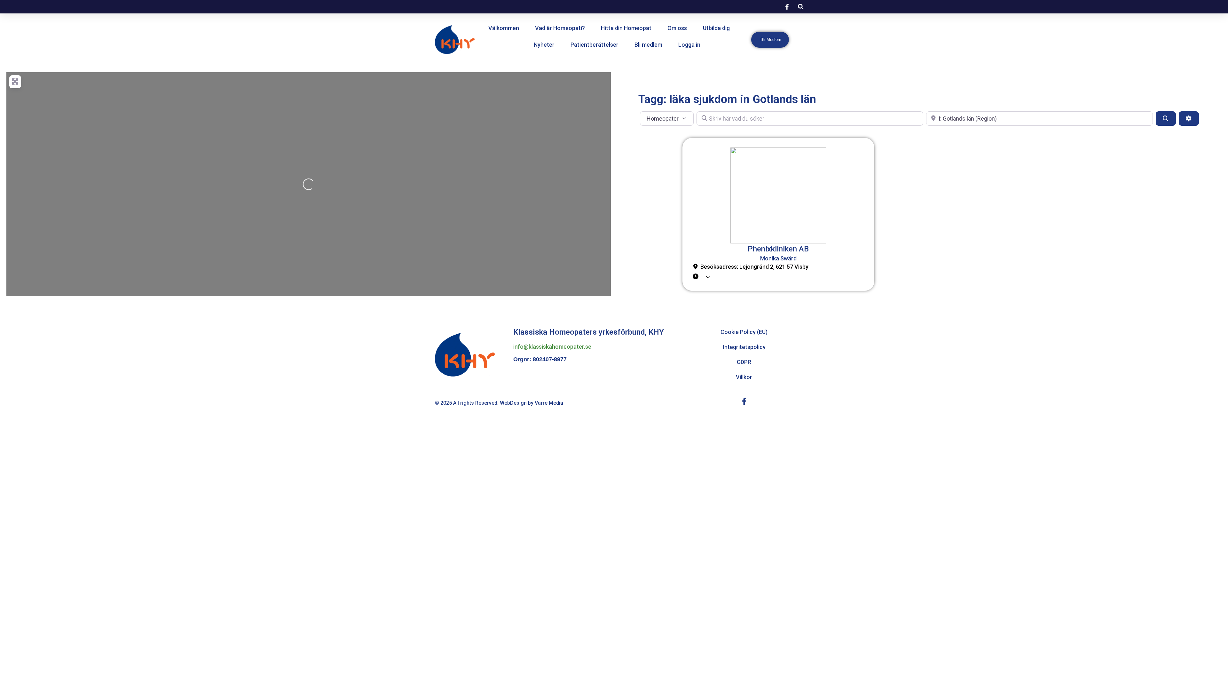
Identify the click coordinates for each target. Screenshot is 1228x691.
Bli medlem (648, 44)
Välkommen (503, 28)
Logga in (689, 44)
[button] (778, 277)
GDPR (744, 362)
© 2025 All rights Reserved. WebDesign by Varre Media (499, 403)
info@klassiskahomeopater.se (552, 346)
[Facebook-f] (744, 401)
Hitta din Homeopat (626, 28)
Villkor (744, 377)
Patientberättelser (594, 44)
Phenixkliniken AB (778, 248)
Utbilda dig (716, 28)
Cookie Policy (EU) (743, 332)
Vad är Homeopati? (560, 28)
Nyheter (544, 44)
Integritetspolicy (744, 347)
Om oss (677, 28)
